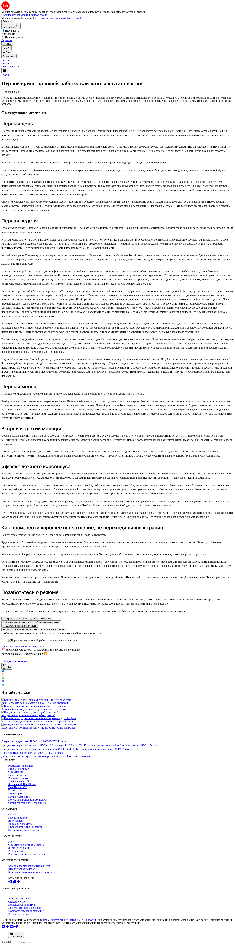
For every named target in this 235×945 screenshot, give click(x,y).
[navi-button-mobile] (4, 70)
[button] (5, 59)
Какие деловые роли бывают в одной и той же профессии (35, 702)
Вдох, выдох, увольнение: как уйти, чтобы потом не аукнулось (38, 727)
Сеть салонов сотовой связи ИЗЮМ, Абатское (106, 749)
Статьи (5, 74)
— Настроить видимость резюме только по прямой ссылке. (34, 629)
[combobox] (16, 935)
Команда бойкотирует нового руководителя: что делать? (34, 709)
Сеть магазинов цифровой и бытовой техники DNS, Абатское (122, 745)
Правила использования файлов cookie (60, 18)
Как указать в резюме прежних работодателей (28, 715)
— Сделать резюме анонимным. (19, 625)
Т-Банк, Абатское (53, 752)
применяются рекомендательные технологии (69, 919)
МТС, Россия (58, 741)
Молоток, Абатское (79, 756)
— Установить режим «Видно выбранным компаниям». (31, 622)
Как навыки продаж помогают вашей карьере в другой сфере (37, 721)
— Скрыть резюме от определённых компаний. (27, 618)
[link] (7, 52)
